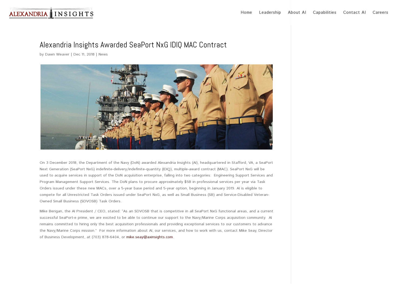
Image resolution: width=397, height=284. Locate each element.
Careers (380, 13)
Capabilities (325, 13)
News (103, 54)
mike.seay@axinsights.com (149, 237)
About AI (297, 13)
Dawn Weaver (57, 54)
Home (246, 13)
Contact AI (354, 13)
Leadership (270, 13)
